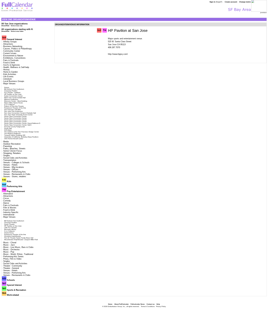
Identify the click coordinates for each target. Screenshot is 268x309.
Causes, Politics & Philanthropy (17, 48)
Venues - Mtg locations (13, 167)
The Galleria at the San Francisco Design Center (21, 132)
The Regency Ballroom (12, 133)
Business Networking (12, 46)
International (8, 214)
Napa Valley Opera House (13, 103)
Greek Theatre (9, 224)
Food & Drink (9, 62)
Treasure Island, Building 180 (14, 135)
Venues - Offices (10, 169)
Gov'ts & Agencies (11, 65)
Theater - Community (12, 266)
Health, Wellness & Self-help (16, 67)
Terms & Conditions (148, 306)
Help (158, 304)
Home (110, 304)
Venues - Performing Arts (14, 172)
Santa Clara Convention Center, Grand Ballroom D (22, 123)
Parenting (7, 146)
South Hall (8, 128)
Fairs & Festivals (11, 60)
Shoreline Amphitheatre (12, 236)
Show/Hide (5, 26)
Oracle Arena (8, 233)
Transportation (9, 160)
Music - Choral (9, 242)
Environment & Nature (13, 55)
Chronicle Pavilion (10, 222)
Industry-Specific (10, 212)
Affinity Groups (10, 41)
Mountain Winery (10, 229)
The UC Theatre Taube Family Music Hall (18, 238)
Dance (6, 203)
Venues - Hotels (10, 165)
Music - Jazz (9, 245)
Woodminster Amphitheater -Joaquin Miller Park (21, 239)
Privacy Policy (161, 306)
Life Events (8, 76)
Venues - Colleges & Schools (16, 162)
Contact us (151, 304)
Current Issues (9, 53)
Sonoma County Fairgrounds (14, 127)
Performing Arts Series (13, 256)
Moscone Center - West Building (15, 101)
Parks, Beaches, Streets (14, 148)
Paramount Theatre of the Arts (15, 108)
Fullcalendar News (138, 304)
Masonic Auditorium (11, 99)
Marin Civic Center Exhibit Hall (14, 98)
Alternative (8, 194)
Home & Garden (10, 72)
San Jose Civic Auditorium (13, 111)
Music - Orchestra (11, 249)
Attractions (8, 44)
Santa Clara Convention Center (15, 116)
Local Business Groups (13, 81)
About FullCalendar (121, 304)
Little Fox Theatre (10, 227)
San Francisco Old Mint (12, 109)
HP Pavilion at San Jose (13, 94)
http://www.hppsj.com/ (118, 54)
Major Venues (9, 83)
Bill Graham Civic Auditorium (14, 89)
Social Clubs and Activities (15, 158)
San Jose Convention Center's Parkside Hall (20, 113)
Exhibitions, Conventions (14, 58)
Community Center (11, 51)
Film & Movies (9, 207)
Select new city (16, 26)
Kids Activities (9, 74)
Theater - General (11, 268)
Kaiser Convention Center (13, 96)
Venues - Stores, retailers (14, 176)
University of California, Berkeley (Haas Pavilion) (21, 137)
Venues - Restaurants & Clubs (16, 174)
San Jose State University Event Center (18, 115)
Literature (7, 79)
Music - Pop (8, 252)
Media (6, 141)
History (6, 69)
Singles (6, 155)
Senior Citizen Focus (12, 151)
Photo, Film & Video (12, 259)
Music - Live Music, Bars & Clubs (18, 247)
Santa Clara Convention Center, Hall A (17, 125)
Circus (6, 198)
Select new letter (17, 31)
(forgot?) (219, 2)
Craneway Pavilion (10, 91)
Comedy (7, 200)
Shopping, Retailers (12, 153)
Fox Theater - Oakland (12, 92)
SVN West (7, 130)
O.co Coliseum (9, 104)
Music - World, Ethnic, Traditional (18, 254)
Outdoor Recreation (12, 144)
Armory (6, 87)
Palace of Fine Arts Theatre (14, 106)
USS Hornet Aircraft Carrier (13, 138)
